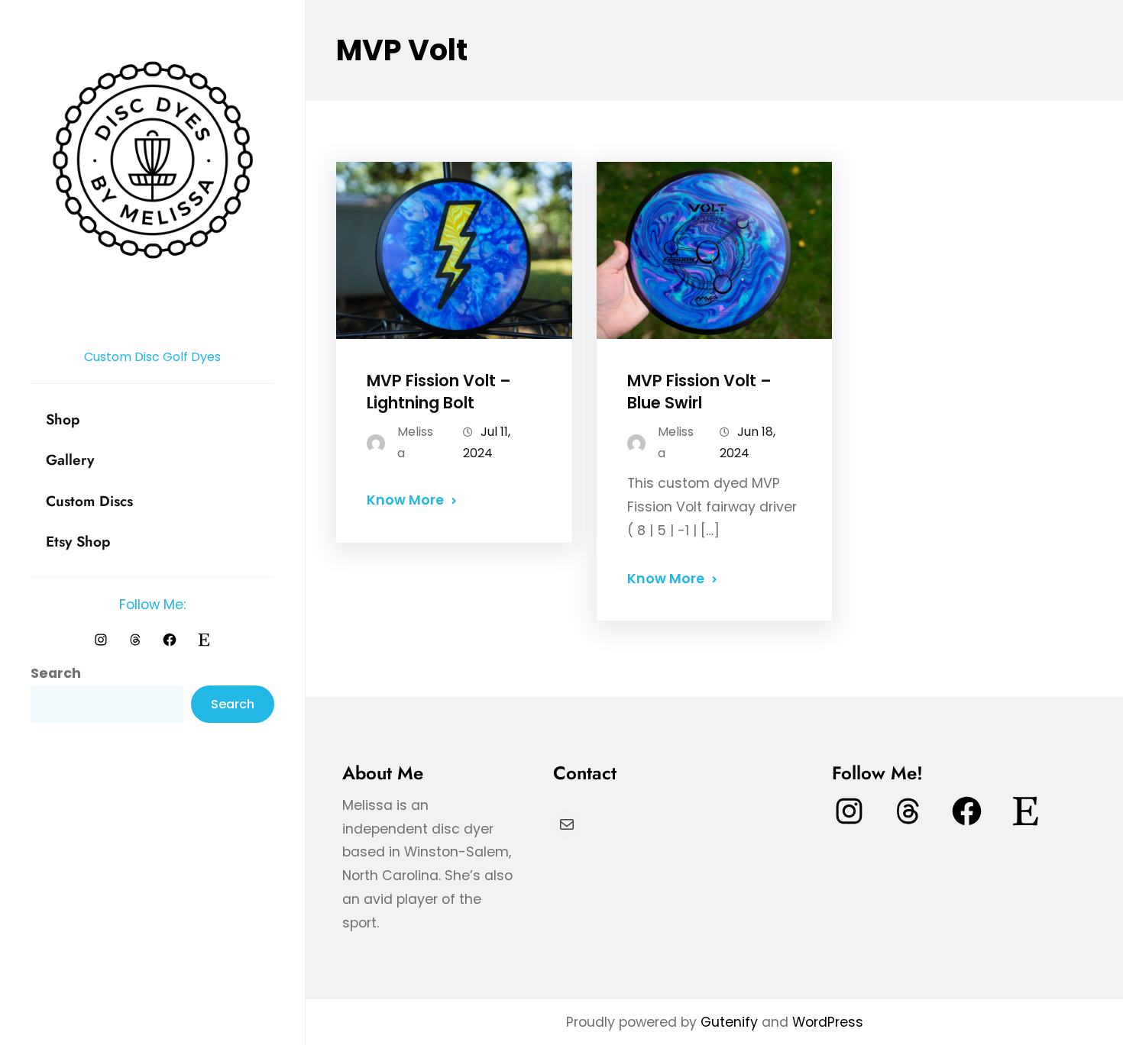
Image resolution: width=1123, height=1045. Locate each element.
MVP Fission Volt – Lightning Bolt (439, 391)
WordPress (827, 1022)
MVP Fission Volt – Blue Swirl (699, 391)
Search (56, 673)
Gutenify (731, 1022)
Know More (405, 500)
